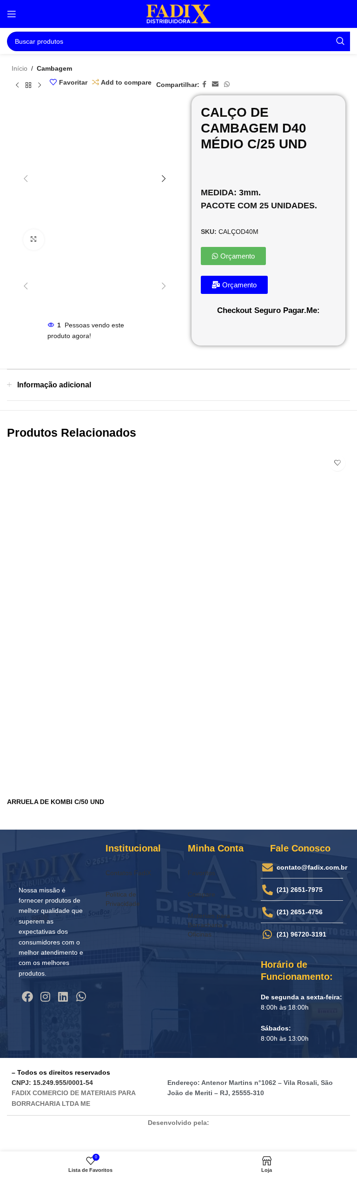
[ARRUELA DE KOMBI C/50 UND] (178, 621)
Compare (201, 894)
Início (19, 68)
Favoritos (201, 873)
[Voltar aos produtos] (28, 85)
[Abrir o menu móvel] (11, 14)
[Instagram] (45, 996)
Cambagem (54, 68)
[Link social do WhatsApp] (226, 84)
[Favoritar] (337, 463)
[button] (25, 178)
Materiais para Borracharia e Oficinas (209, 925)
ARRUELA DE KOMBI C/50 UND (55, 801)
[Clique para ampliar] (33, 239)
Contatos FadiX (128, 873)
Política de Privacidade (123, 899)
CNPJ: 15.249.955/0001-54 (52, 1082)
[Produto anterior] (17, 85)
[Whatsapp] (81, 996)
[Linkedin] (63, 996)
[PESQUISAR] (340, 41)
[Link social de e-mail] (215, 84)
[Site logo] (178, 13)
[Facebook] (27, 996)
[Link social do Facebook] (204, 84)
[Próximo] (39, 85)
